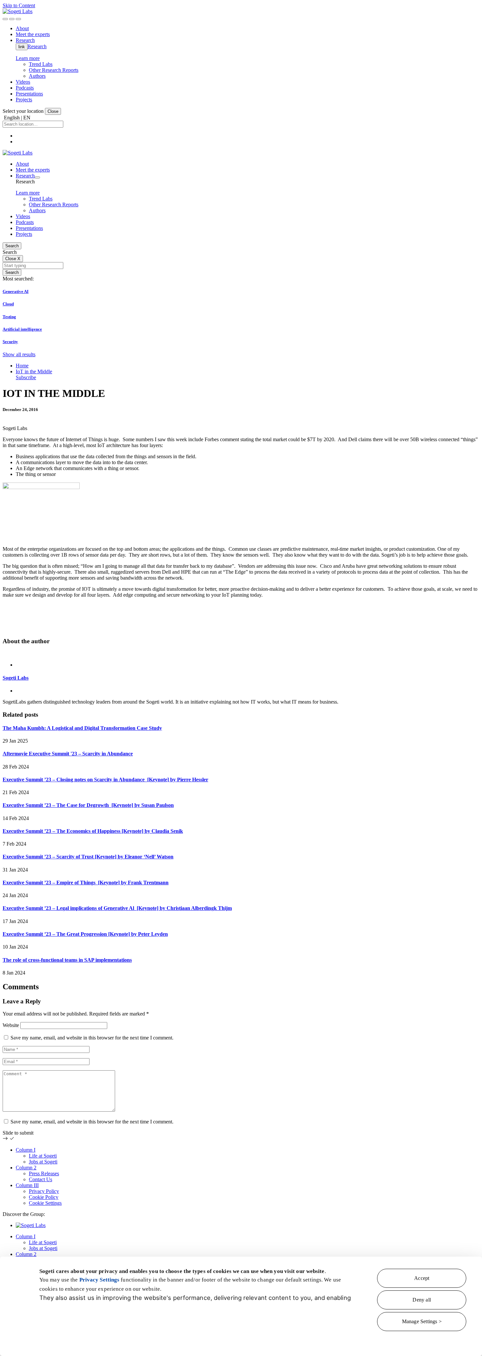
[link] (17, 11)
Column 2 (26, 1167)
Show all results (19, 354)
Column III (27, 1185)
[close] (11, 19)
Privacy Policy (44, 1191)
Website (11, 1025)
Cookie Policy (43, 1197)
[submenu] (37, 177)
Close (53, 111)
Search (12, 245)
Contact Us (40, 1179)
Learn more (28, 58)
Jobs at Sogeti (43, 1161)
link (21, 46)
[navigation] (18, 19)
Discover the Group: (24, 1214)
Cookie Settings (45, 1203)
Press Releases (44, 1173)
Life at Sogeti (43, 1156)
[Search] (5, 19)
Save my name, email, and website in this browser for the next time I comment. (91, 1037)
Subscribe (26, 377)
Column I (25, 1150)
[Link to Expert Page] (241, 654)
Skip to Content (19, 5)
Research (37, 46)
